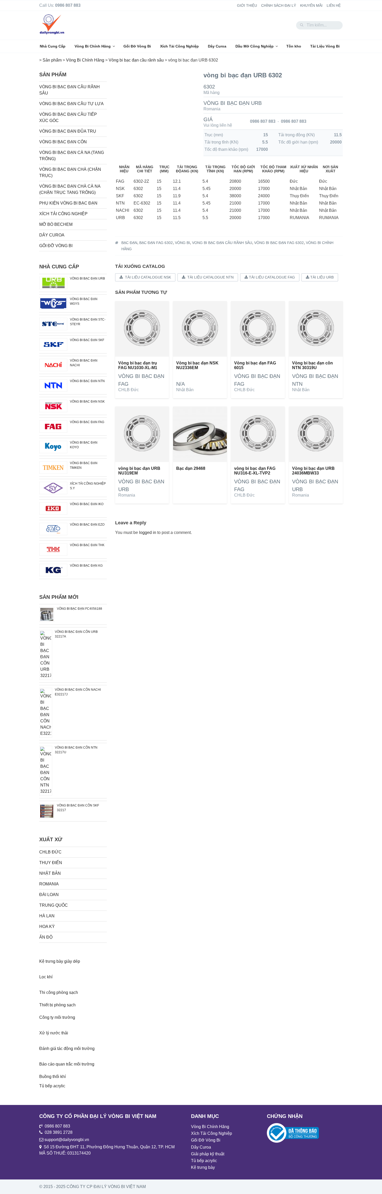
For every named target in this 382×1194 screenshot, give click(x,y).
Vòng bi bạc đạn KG (86, 565)
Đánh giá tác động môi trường (67, 1048)
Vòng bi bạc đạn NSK (87, 401)
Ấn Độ (45, 937)
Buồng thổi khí (52, 1076)
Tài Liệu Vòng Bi (325, 46)
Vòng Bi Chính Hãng (93, 46)
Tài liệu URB (321, 277)
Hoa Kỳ (47, 926)
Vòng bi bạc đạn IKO (86, 504)
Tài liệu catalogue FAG (271, 277)
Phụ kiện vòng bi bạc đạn (68, 203)
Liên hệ (334, 5)
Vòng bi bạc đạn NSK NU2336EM (197, 365)
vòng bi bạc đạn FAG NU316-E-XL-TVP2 (254, 470)
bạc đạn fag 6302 (156, 243)
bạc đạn (129, 243)
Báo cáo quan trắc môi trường (66, 1064)
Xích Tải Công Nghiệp (179, 46)
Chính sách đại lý (278, 5)
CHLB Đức (128, 390)
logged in (147, 532)
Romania (211, 109)
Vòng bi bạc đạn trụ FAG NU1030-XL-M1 (137, 365)
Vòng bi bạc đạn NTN (87, 381)
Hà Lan (47, 916)
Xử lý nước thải (53, 1033)
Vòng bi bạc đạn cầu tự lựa (71, 103)
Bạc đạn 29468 (190, 468)
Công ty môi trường (57, 1017)
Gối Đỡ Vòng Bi (137, 46)
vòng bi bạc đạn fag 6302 (279, 243)
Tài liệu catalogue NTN (209, 277)
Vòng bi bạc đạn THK (87, 545)
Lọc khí (45, 977)
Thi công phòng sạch (58, 992)
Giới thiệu (247, 5)
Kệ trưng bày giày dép (59, 961)
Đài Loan (49, 894)
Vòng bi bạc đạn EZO (87, 524)
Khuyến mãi (311, 5)
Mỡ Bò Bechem (56, 224)
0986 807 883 (262, 121)
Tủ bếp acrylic (52, 1086)
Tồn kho (293, 46)
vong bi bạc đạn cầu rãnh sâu (222, 243)
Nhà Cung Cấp (52, 46)
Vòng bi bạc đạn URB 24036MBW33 (313, 470)
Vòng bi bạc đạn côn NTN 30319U (312, 365)
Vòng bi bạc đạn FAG (87, 422)
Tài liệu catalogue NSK (147, 277)
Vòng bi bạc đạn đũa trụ (67, 131)
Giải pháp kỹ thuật (207, 1154)
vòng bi (182, 243)
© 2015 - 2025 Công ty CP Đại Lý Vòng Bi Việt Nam (92, 1186)
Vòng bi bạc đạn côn (63, 142)
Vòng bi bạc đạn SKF (87, 340)
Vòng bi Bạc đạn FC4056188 (79, 608)
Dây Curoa (217, 46)
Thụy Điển (50, 862)
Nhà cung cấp (59, 266)
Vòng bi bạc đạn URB (232, 103)
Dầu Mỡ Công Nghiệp (254, 46)
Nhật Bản (185, 390)
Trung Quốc (53, 905)
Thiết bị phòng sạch (57, 1005)
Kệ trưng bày (203, 1167)
